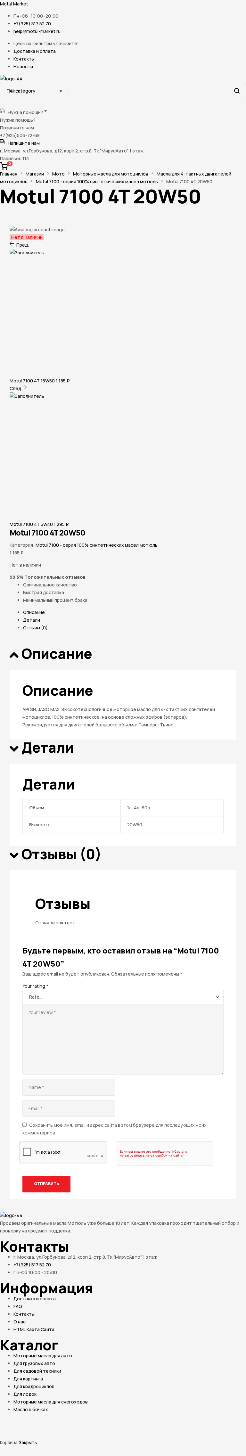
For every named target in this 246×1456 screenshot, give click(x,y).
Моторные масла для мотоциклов (110, 174)
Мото (58, 174)
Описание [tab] (56, 654)
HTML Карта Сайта (33, 1329)
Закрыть (28, 1442)
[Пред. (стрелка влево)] (11, 1434)
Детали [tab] (47, 748)
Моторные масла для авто (42, 1356)
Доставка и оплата (34, 1299)
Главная (8, 174)
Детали (31, 620)
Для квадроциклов (33, 1386)
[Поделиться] (59, 1423)
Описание (34, 612)
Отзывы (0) (35, 628)
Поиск (237, 91)
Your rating (35, 986)
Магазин (35, 174)
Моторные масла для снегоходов (50, 1402)
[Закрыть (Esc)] (83, 1423)
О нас (19, 1322)
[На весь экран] (35, 1423)
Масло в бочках (30, 1409)
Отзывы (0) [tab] (61, 854)
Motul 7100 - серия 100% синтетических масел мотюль (97, 181)
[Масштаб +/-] (11, 1423)
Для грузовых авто (34, 1363)
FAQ (17, 1306)
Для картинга (28, 1379)
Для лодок (25, 1394)
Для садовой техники (37, 1371)
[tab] (129, 612)
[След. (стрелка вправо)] (35, 1434)
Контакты (24, 1314)
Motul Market (14, 4)
